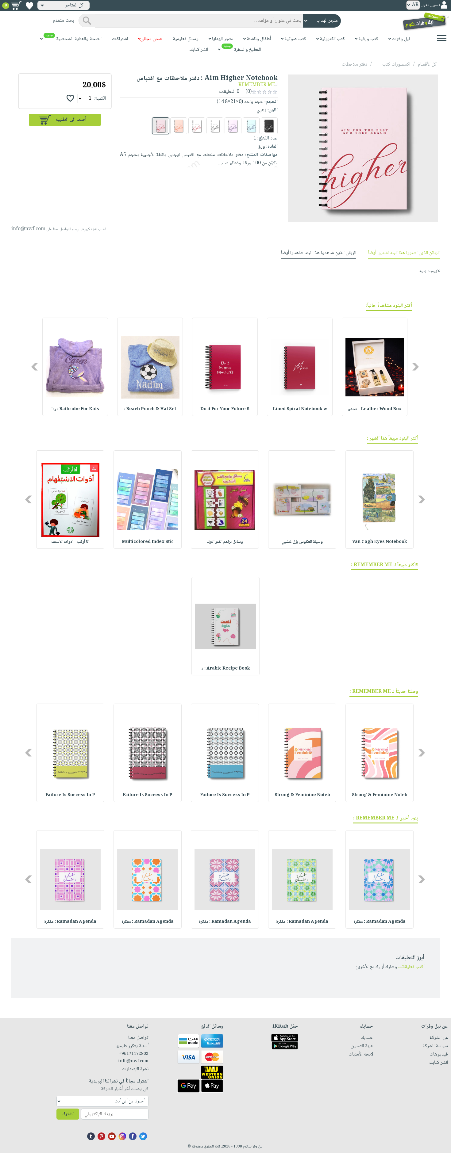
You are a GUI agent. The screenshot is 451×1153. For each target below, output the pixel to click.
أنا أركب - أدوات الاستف (70, 542)
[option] (374, 367)
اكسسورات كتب (396, 64)
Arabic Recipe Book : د (225, 668)
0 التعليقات (230, 92)
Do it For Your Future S (224, 409)
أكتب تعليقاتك (411, 967)
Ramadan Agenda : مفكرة (379, 922)
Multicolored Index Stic (148, 542)
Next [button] (35, 367)
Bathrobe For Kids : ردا (75, 409)
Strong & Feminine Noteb (379, 795)
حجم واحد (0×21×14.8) (240, 102)
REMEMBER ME (256, 85)
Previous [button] (416, 367)
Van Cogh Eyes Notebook (379, 542)
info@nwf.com (28, 229)
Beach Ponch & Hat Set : (150, 409)
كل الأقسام (427, 64)
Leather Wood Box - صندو (375, 409)
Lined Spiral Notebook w (300, 409)
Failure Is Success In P (225, 795)
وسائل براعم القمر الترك (225, 542)
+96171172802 (133, 1054)
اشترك (68, 1114)
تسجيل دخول (430, 5)
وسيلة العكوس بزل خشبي (302, 542)
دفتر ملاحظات (354, 64)
